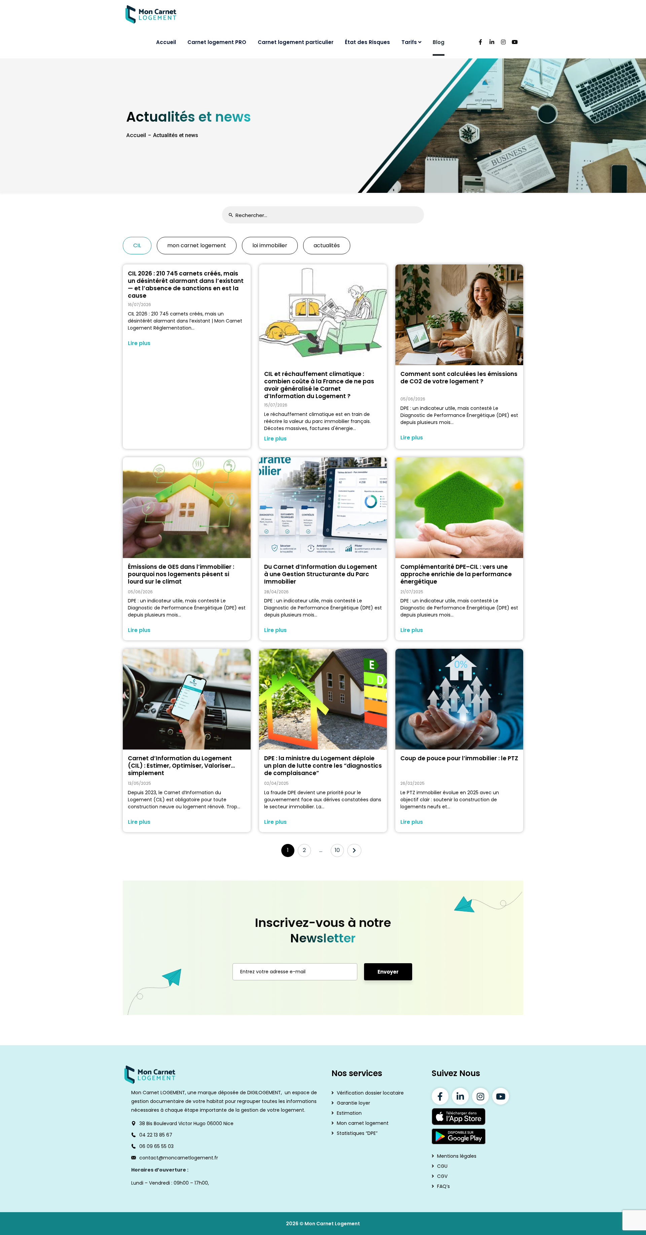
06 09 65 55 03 (156, 1146)
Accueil (136, 135)
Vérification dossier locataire (370, 1093)
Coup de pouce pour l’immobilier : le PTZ (459, 758)
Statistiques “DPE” (357, 1133)
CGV (442, 1176)
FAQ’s (443, 1186)
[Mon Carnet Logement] (151, 14)
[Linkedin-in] (460, 1096)
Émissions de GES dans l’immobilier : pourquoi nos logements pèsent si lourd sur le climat (181, 574)
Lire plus (139, 343)
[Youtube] (500, 1096)
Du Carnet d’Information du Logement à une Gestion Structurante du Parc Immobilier (320, 574)
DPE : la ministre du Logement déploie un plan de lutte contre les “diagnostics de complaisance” (323, 765)
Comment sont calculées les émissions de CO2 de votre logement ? (458, 377)
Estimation (349, 1113)
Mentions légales (456, 1156)
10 (337, 850)
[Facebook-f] (440, 1096)
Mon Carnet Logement (332, 1223)
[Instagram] (480, 1096)
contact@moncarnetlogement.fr (178, 1157)
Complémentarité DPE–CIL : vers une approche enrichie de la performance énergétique (456, 574)
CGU (442, 1166)
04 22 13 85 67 (155, 1135)
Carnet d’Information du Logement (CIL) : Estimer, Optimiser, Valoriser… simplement (181, 765)
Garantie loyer (353, 1103)
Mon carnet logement (363, 1123)
